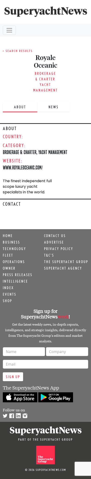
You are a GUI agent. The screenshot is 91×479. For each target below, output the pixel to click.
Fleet (8, 255)
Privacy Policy (58, 249)
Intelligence (15, 281)
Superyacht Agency (63, 268)
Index (8, 288)
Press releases (17, 275)
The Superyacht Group (66, 262)
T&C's (49, 255)
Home (8, 236)
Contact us (55, 236)
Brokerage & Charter (19, 152)
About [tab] (20, 107)
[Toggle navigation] (9, 30)
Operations (14, 262)
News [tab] (54, 107)
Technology (14, 249)
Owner (9, 268)
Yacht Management (52, 152)
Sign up (13, 377)
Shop (7, 301)
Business (11, 242)
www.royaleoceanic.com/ (23, 167)
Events (9, 294)
